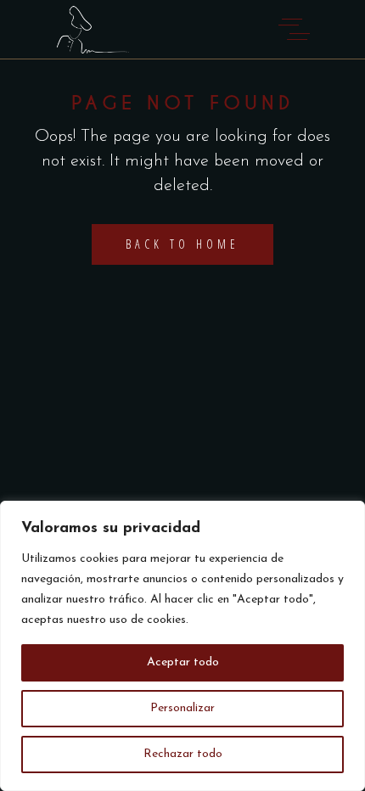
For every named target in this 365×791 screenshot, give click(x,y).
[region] (182, 646)
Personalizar (182, 708)
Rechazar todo (182, 754)
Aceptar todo (183, 662)
